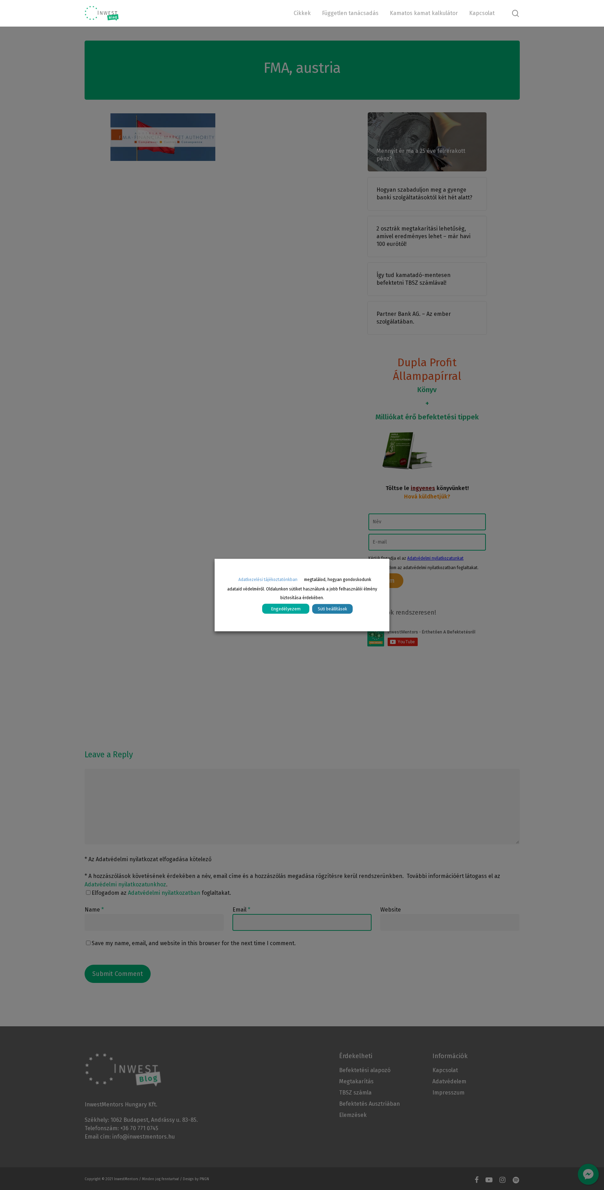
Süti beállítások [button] (332, 608)
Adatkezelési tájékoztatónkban (267, 579)
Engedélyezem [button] (286, 608)
